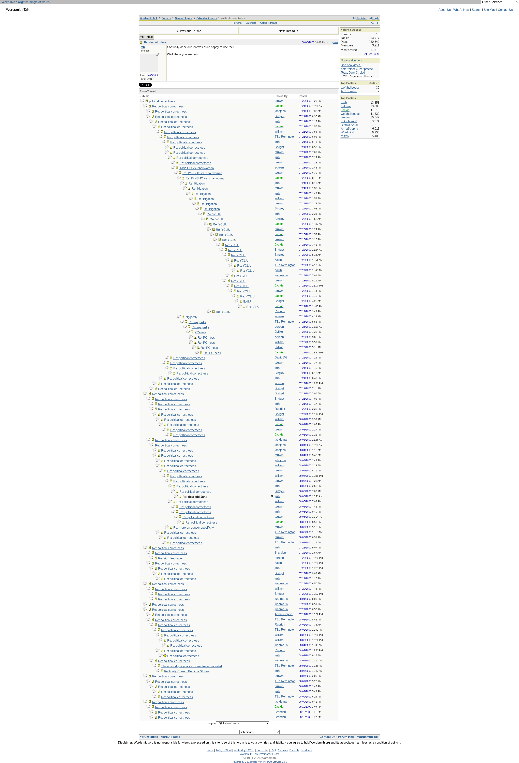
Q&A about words (206, 18)
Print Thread (146, 36)
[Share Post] (327, 42)
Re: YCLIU (214, 214)
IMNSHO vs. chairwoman (196, 168)
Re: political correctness (168, 106)
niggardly (191, 317)
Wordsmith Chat (269, 753)
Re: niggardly (197, 322)
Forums (166, 18)
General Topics (183, 18)
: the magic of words (26, 2)
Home (210, 750)
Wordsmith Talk (149, 18)
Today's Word (224, 750)
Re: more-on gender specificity (193, 527)
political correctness (162, 101)
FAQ (273, 750)
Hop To (212, 723)
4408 (335, 42)
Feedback (306, 750)
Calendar (251, 22)
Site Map (489, 9)
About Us (445, 9)
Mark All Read (170, 736)
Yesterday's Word (244, 750)
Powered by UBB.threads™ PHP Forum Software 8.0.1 (260, 762)
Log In (375, 18)
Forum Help (346, 736)
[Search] (372, 23)
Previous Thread (190, 30)
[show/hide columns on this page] (377, 23)
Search (476, 9)
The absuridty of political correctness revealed (191, 666)
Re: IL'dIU (253, 306)
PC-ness (200, 332)
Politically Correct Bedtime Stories (186, 671)
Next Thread (287, 30)
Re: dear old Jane (155, 42)
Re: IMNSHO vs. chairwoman (202, 173)
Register (361, 18)
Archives (283, 750)
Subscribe (262, 750)
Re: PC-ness (206, 337)
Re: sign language (170, 558)
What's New (461, 9)
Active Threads (269, 22)
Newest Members (351, 60)
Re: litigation (197, 183)
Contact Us (505, 9)
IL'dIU (247, 301)
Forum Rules (149, 736)
